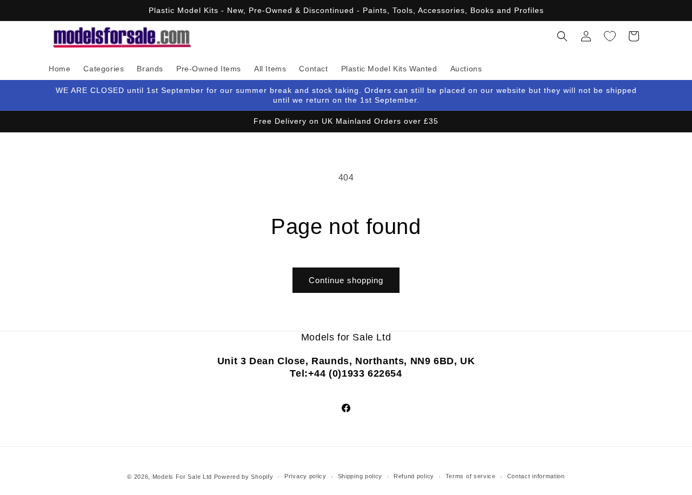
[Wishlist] (610, 36)
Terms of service (470, 476)
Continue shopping (346, 280)
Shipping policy (360, 476)
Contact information (536, 476)
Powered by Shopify (244, 476)
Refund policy (414, 476)
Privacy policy (305, 476)
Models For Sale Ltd (182, 476)
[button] (562, 36)
